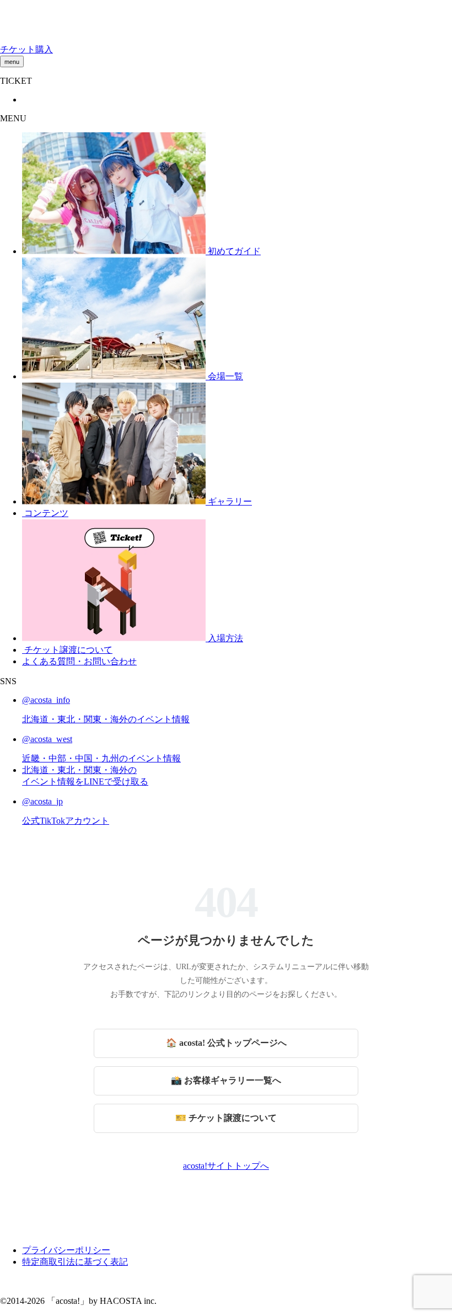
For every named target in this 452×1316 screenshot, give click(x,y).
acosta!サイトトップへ (226, 1165)
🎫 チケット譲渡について (226, 1117)
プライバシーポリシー (66, 1250)
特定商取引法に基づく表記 (75, 1261)
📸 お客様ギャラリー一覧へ (226, 1080)
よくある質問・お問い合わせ (79, 661)
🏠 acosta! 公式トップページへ (226, 1043)
